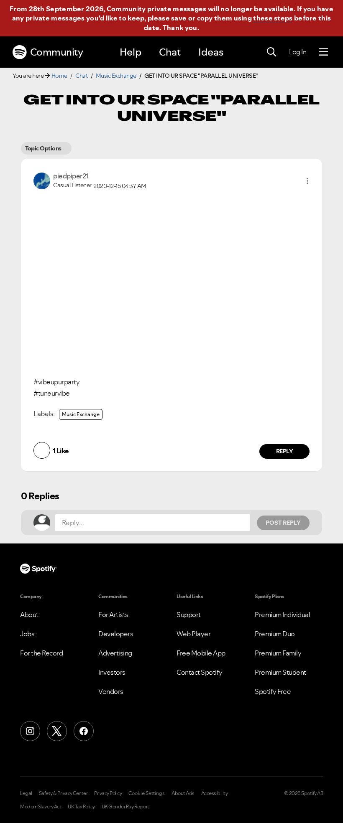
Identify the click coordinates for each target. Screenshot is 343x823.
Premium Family (278, 653)
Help (130, 52)
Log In (297, 51)
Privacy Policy (108, 793)
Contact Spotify (200, 672)
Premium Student (280, 672)
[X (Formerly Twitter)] (57, 731)
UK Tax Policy (81, 806)
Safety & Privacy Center (63, 793)
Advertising (115, 653)
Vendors (110, 691)
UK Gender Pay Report (125, 806)
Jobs (27, 633)
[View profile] (41, 180)
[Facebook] (84, 731)
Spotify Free (273, 691)
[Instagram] (30, 731)
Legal (26, 793)
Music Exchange (116, 75)
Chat (170, 52)
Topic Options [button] (43, 148)
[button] (307, 181)
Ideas (210, 52)
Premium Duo (275, 633)
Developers (115, 633)
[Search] (271, 52)
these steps (272, 18)
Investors (111, 672)
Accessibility (214, 793)
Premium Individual (282, 614)
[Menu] (323, 52)
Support (189, 614)
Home (59, 75)
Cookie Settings (146, 793)
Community (56, 52)
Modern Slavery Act (40, 806)
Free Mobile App (201, 653)
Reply (284, 451)
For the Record (41, 653)
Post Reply (283, 522)
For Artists (113, 614)
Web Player (193, 633)
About (29, 614)
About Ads (183, 793)
